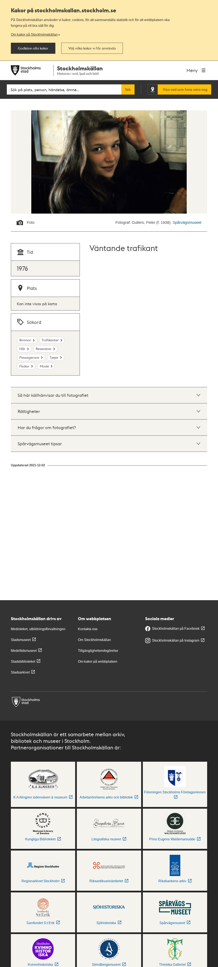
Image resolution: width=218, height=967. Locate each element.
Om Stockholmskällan (94, 640)
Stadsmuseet (21, 640)
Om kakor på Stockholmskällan (34, 34)
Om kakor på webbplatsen (97, 661)
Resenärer (44, 348)
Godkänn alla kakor (33, 48)
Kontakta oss (88, 629)
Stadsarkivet (20, 672)
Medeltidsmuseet (24, 650)
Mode (44, 366)
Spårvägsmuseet (187, 222)
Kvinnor (25, 340)
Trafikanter (50, 340)
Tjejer (54, 357)
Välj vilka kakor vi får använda (92, 48)
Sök (128, 89)
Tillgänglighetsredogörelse (98, 650)
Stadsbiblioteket (23, 661)
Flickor (24, 366)
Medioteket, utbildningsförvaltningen (38, 629)
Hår (22, 348)
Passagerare (29, 357)
